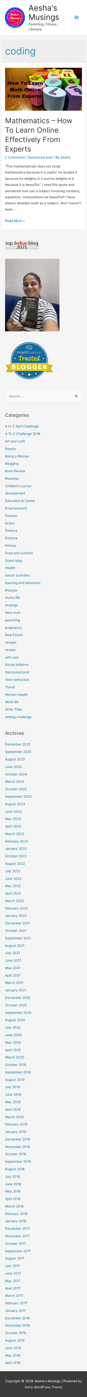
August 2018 (14, 1169)
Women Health (16, 695)
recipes (10, 642)
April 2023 (13, 826)
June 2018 (13, 1184)
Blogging (11, 463)
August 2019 (15, 1080)
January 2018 (15, 1221)
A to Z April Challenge (22, 426)
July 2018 (12, 1176)
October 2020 (16, 1005)
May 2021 (12, 968)
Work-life (12, 702)
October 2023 (16, 789)
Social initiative (17, 665)
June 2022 (13, 879)
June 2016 (13, 1348)
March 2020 (14, 1057)
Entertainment (16, 508)
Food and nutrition (19, 553)
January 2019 (15, 1132)
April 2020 (13, 1050)
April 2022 (13, 893)
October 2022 (16, 856)
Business (12, 478)
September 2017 (18, 1251)
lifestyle (11, 590)
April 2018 (12, 1199)
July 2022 (12, 871)
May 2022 (13, 886)
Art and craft (15, 441)
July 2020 (13, 1027)
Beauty (10, 449)
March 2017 (14, 1296)
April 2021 (12, 975)
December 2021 (17, 923)
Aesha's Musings (44, 12)
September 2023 (18, 796)
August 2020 (15, 1020)
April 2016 (13, 1363)
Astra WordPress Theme (43, 1387)
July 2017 (12, 1266)
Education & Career (20, 501)
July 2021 (12, 953)
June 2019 (13, 1094)
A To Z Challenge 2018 (22, 434)
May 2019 (13, 1102)
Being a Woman (17, 456)
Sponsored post (40, 157)
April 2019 (13, 1109)
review (10, 650)
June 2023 (13, 811)
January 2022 (16, 916)
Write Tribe (13, 709)
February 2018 (16, 1214)
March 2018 (14, 1206)
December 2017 (17, 1228)
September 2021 (18, 938)
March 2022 (14, 901)
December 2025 (17, 744)
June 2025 (13, 767)
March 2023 (14, 834)
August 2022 (15, 864)
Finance (11, 530)
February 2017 (16, 1303)
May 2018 (12, 1191)
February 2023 (16, 841)
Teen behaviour (17, 680)
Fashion (11, 516)
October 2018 (15, 1154)
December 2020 (17, 998)
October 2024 (16, 774)
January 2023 (16, 848)
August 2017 (14, 1258)
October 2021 (15, 931)
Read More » (15, 221)
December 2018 (17, 1139)
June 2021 (13, 960)
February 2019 (16, 1124)
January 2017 (15, 1311)
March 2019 (14, 1117)
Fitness (10, 545)
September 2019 (18, 1072)
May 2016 (13, 1355)
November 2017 (17, 1236)
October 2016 (15, 1333)
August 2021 (14, 946)
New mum (13, 613)
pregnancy (13, 628)
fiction (10, 523)
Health (10, 568)
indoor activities (17, 575)
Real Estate (14, 635)
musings (11, 605)
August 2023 (15, 804)
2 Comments (15, 157)
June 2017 (13, 1273)
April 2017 (12, 1288)
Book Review (15, 471)
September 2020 (18, 1013)
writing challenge (18, 717)
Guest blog (13, 560)
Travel (10, 687)
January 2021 (15, 990)
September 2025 (18, 752)
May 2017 (12, 1281)
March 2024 (14, 781)
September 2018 (18, 1161)
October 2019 (15, 1065)
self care (12, 657)
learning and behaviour (23, 583)
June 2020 (13, 1035)
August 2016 (15, 1340)
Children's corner (18, 486)
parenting (12, 620)
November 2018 (17, 1147)
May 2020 (13, 1042)
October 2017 (15, 1243)
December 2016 (17, 1318)
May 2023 (13, 819)
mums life (12, 598)
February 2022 (16, 908)
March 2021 (14, 983)
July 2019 (12, 1087)
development (15, 493)
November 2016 (17, 1325)
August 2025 (15, 759)
